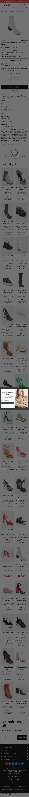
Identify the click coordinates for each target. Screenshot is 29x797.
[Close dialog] (27, 389)
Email (2, 398)
